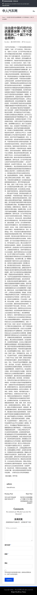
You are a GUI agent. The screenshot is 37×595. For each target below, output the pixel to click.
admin (9, 484)
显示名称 (8, 545)
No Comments (27, 42)
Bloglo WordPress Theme (18, 592)
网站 (6, 563)
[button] (11, 487)
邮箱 (6, 554)
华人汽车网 (9, 11)
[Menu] (34, 11)
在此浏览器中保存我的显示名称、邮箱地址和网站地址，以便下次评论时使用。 (18, 573)
